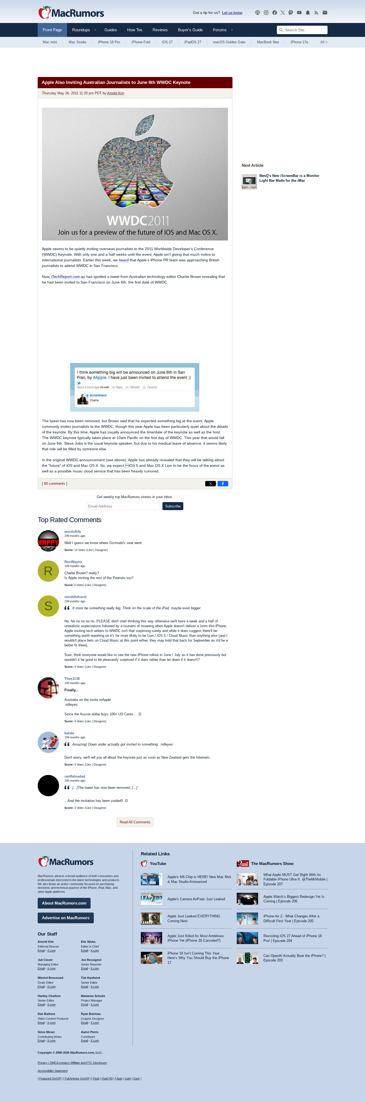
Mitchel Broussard (50, 977)
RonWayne (73, 562)
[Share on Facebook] (223, 483)
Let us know (232, 12)
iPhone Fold (141, 42)
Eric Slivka (88, 941)
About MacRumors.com (64, 903)
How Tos (134, 30)
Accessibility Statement (53, 1070)
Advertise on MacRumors (66, 917)
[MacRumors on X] (283, 12)
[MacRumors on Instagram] (266, 12)
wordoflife (72, 532)
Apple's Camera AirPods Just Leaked (196, 899)
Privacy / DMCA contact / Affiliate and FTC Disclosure (72, 1062)
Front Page (52, 30)
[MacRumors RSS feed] (316, 12)
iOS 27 (167, 42)
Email (41, 950)
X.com (51, 950)
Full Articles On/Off (77, 1078)
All (324, 42)
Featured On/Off (50, 1078)
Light (128, 1078)
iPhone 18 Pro (109, 42)
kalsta (69, 733)
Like (90, 550)
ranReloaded (74, 776)
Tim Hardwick (90, 977)
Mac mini (50, 42)
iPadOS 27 (192, 42)
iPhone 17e (299, 42)
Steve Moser (46, 1032)
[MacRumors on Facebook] (274, 12)
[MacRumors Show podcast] (257, 12)
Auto (119, 1078)
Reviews (160, 30)
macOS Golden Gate (229, 42)
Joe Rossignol (91, 959)
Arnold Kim (115, 93)
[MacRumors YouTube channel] (299, 12)
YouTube (158, 863)
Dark (136, 1078)
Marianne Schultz (93, 996)
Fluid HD (107, 1078)
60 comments (54, 484)
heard (124, 260)
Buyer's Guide (190, 30)
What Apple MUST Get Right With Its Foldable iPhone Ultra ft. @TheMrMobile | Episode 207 (295, 879)
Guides (110, 30)
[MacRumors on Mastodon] (290, 12)
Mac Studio (77, 42)
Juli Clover (45, 959)
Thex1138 (72, 679)
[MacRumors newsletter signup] (325, 12)
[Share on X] (210, 483)
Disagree (101, 550)
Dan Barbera (46, 1013)
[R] (48, 581)
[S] (48, 616)
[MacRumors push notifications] (307, 12)
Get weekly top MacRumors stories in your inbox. (135, 497)
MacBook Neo (268, 42)
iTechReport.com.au (68, 276)
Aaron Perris (89, 1032)
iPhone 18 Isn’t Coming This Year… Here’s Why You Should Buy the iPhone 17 (198, 958)
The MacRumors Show (272, 863)
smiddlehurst (75, 597)
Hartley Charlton (49, 996)
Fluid (96, 1078)
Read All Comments (135, 822)
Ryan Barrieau (91, 1013)
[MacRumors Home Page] (71, 13)
